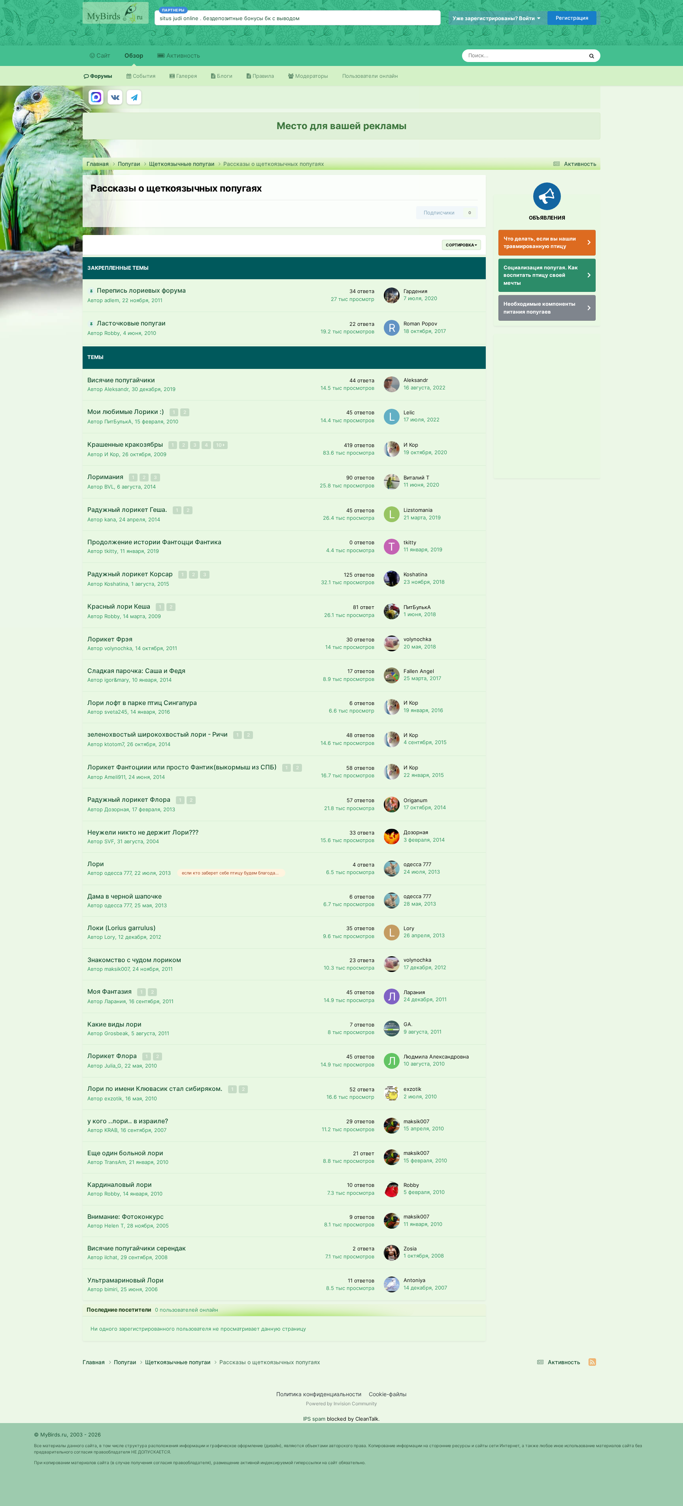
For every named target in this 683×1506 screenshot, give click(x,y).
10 (219, 445)
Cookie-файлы (388, 1394)
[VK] (115, 97)
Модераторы (311, 76)
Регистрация (572, 18)
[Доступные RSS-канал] (592, 1362)
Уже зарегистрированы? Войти (495, 18)
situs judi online (179, 18)
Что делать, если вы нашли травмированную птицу (540, 242)
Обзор (134, 55)
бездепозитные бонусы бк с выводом (251, 18)
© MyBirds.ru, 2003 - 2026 (67, 1434)
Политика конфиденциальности (318, 1394)
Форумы (100, 76)
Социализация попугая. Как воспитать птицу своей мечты (541, 275)
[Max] (96, 97)
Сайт (102, 55)
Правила (262, 76)
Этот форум (558, 55)
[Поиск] (591, 55)
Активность (182, 55)
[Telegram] (134, 97)
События (143, 76)
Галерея (186, 76)
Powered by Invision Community (341, 1403)
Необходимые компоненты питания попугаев (539, 308)
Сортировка (460, 245)
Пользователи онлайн (370, 76)
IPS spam (314, 1419)
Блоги (223, 76)
